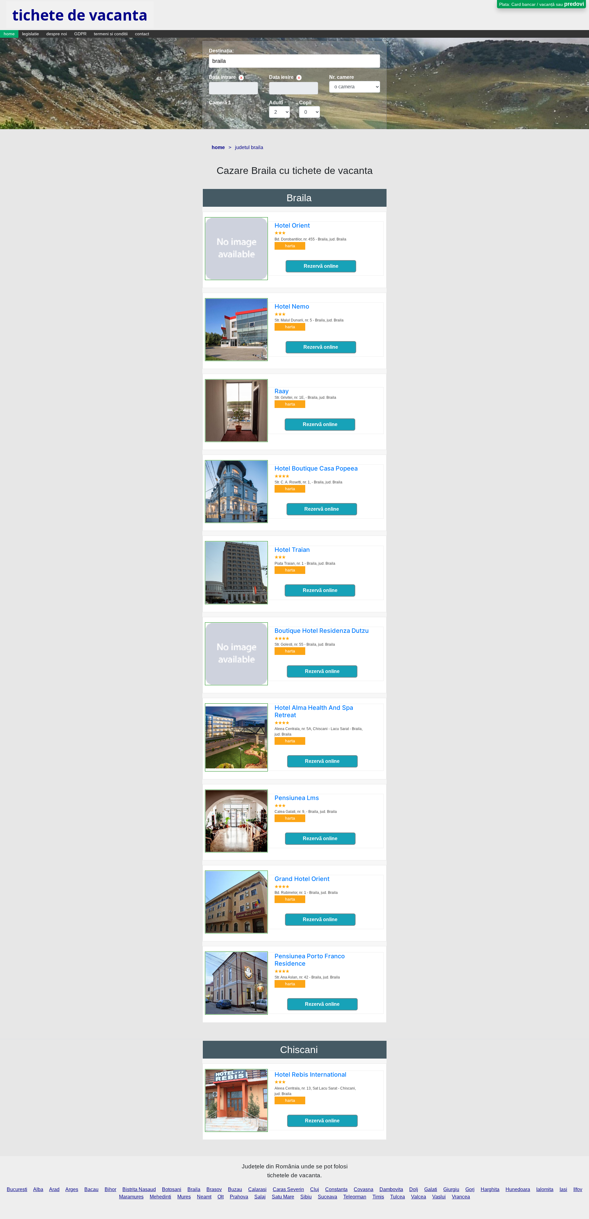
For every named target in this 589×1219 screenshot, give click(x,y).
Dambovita (391, 1189)
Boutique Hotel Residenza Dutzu (322, 630)
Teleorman (354, 1196)
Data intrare (222, 77)
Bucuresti (17, 1189)
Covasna (363, 1189)
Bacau (91, 1189)
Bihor (110, 1189)
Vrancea (461, 1196)
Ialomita (544, 1189)
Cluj (314, 1189)
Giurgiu (451, 1189)
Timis (378, 1196)
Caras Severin (288, 1189)
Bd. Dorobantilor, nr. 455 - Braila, (310, 239)
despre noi (56, 33)
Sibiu (306, 1196)
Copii (305, 102)
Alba (38, 1189)
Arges (71, 1189)
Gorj (470, 1189)
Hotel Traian (292, 549)
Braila (299, 197)
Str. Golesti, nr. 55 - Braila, (305, 644)
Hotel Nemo (292, 306)
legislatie (30, 33)
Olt (221, 1196)
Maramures (131, 1196)
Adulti (276, 102)
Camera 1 (220, 102)
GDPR (80, 33)
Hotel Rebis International (310, 1074)
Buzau (235, 1189)
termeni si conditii (111, 33)
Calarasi (257, 1189)
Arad (54, 1189)
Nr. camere (341, 77)
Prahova (239, 1196)
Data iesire (281, 77)
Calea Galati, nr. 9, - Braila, (306, 811)
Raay (282, 391)
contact (142, 33)
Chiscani (299, 1049)
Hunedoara (518, 1189)
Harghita (490, 1189)
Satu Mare (283, 1196)
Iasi (563, 1189)
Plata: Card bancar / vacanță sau (541, 4)
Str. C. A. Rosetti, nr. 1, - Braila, (308, 482)
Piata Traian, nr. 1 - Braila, (305, 563)
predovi (574, 4)
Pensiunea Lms (297, 798)
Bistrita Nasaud (139, 1189)
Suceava (327, 1196)
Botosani (171, 1189)
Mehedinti (160, 1196)
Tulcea (397, 1196)
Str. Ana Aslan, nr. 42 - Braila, (307, 977)
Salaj (260, 1196)
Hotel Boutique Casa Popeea (316, 468)
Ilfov (577, 1189)
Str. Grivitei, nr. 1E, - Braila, (305, 397)
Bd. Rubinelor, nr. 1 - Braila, (306, 892)
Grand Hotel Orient (302, 879)
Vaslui (439, 1196)
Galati (430, 1189)
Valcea (418, 1196)
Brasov (214, 1189)
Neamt (204, 1196)
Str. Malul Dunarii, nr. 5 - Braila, (309, 320)
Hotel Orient (292, 225)
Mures (184, 1196)
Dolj (413, 1189)
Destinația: (221, 50)
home (9, 33)
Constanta (336, 1189)
